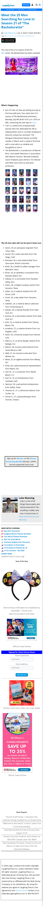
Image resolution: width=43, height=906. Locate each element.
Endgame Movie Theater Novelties (17, 534)
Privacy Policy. (21, 890)
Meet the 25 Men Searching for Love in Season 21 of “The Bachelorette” (18, 21)
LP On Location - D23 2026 (14, 550)
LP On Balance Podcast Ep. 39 (15, 548)
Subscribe (26, 5)
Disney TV (10, 36)
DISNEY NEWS (6, 554)
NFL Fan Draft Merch (12, 539)
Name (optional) (22, 655)
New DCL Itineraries (12, 531)
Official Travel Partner (22, 646)
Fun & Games (10, 9)
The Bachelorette (29, 36)
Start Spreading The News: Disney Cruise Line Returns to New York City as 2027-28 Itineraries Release (22, 846)
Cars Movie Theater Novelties (15, 536)
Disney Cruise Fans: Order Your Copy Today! (21, 708)
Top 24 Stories (32, 9)
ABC (6, 36)
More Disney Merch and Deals (21, 614)
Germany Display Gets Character (17, 542)
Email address (22, 664)
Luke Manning (10, 33)
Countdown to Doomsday (14, 545)
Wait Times (21, 9)
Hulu (15, 36)
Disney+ (20, 458)
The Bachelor (20, 36)
